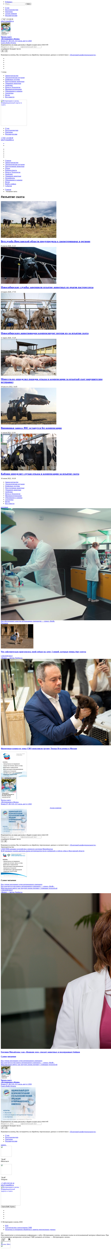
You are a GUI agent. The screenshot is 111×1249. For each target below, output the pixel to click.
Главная (8, 189)
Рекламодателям (11, 15)
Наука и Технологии (12, 87)
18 (6, 1128)
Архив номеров (11, 13)
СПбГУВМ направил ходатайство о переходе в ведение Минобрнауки (27, 849)
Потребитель (10, 178)
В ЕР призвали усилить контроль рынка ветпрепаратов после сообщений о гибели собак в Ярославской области (42, 851)
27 (2, 1128)
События (8, 186)
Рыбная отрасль (11, 170)
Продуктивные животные (14, 81)
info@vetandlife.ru (7, 21)
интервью (4, 507)
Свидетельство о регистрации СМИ (18, 1227)
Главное (8, 160)
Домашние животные (13, 83)
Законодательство (11, 76)
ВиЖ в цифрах (10, 184)
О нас (7, 8)
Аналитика (9, 93)
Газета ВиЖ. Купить (8, 43)
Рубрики (9, 2)
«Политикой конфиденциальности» (83, 55)
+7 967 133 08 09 (7, 138)
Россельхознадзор (11, 10)
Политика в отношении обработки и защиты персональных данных (30, 1229)
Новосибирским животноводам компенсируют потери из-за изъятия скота (45, 333)
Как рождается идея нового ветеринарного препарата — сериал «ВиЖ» (28, 886)
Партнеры (9, 12)
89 (5, 841)
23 (6, 51)
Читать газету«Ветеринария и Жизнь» (10, 38)
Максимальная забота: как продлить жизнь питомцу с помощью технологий (29, 888)
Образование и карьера (13, 91)
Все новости (9, 97)
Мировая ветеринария (13, 89)
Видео (7, 95)
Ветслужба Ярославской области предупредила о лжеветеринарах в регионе (45, 241)
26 (2, 51)
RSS (6, 1226)
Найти (28, 4)
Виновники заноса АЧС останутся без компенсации (31, 428)
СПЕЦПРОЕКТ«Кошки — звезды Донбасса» (12, 657)
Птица (7, 168)
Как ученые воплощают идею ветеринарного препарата (21, 884)
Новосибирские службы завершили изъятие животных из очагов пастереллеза (47, 287)
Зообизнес (9, 85)
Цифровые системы (12, 79)
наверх (4, 1145)
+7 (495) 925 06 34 (7, 1183)
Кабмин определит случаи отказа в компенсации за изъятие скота (40, 473)
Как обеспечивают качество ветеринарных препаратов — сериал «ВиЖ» (28, 621)
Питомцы (4, 623)
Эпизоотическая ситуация (14, 77)
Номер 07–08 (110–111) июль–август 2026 (16, 41)
